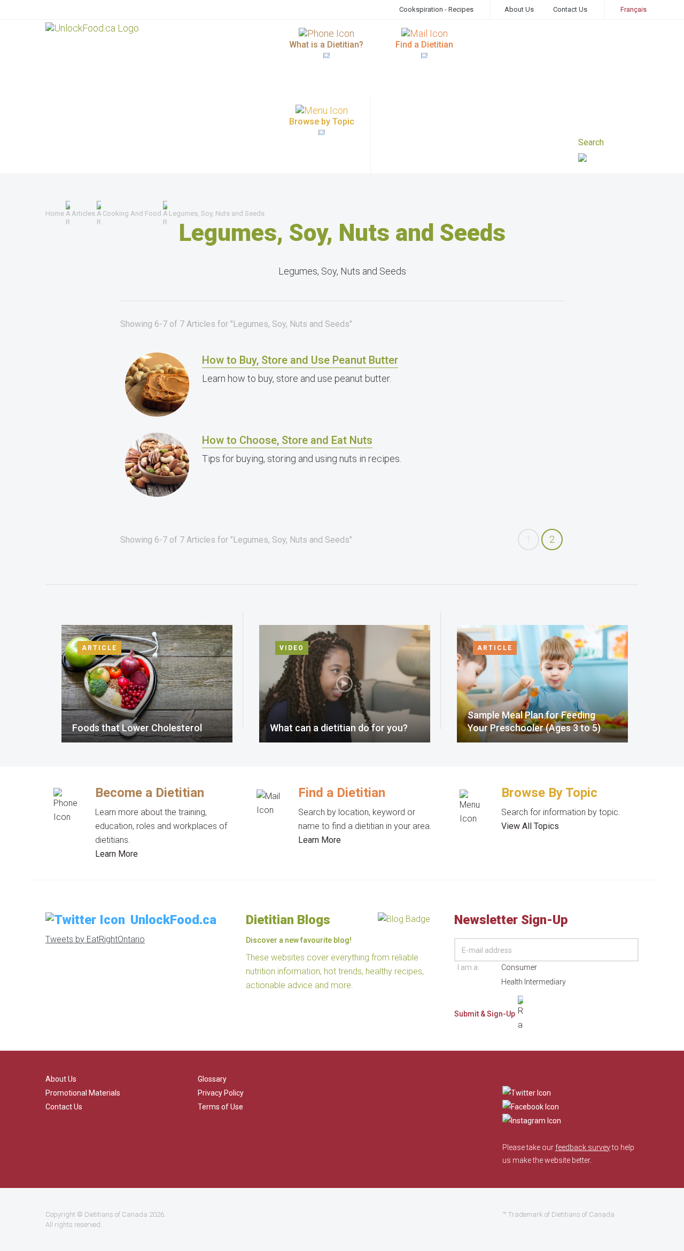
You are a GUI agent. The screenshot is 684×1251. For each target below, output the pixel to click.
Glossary (212, 1079)
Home (54, 213)
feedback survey (582, 1147)
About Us (519, 9)
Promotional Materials (82, 1093)
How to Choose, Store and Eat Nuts (287, 440)
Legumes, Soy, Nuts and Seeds (217, 213)
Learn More (116, 854)
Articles (83, 213)
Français (633, 9)
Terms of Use (220, 1107)
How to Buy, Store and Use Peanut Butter (300, 360)
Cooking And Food (132, 213)
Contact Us (570, 9)
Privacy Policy (221, 1093)
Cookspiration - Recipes (436, 9)
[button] (608, 159)
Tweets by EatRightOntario (95, 939)
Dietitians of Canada (115, 1214)
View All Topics (530, 826)
